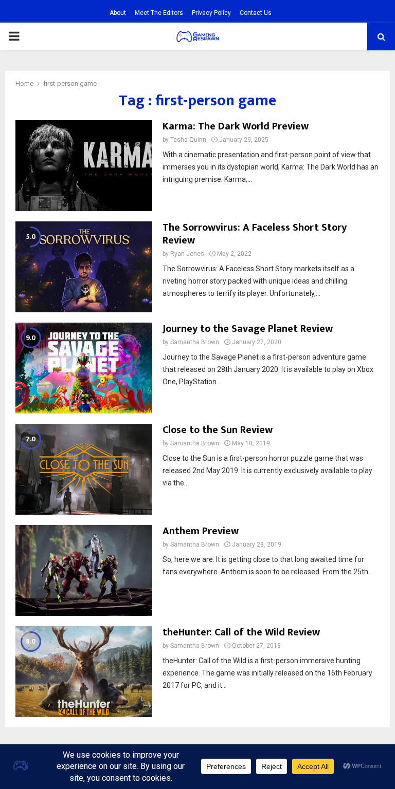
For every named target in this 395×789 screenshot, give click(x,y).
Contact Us (256, 12)
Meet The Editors (159, 12)
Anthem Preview (201, 531)
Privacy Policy (211, 12)
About (118, 12)
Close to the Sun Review (218, 430)
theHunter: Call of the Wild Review (241, 632)
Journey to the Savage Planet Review (248, 328)
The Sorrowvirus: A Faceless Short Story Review (255, 234)
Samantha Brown (194, 342)
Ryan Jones (187, 253)
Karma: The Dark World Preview (236, 126)
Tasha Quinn (188, 139)
